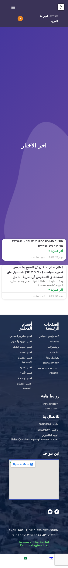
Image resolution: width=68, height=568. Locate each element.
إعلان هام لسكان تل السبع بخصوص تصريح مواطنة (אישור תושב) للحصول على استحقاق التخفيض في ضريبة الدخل (35, 272)
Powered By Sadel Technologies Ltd (34, 544)
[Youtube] (50, 511)
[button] (13, 7)
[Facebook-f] (20, 18)
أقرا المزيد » (55, 251)
